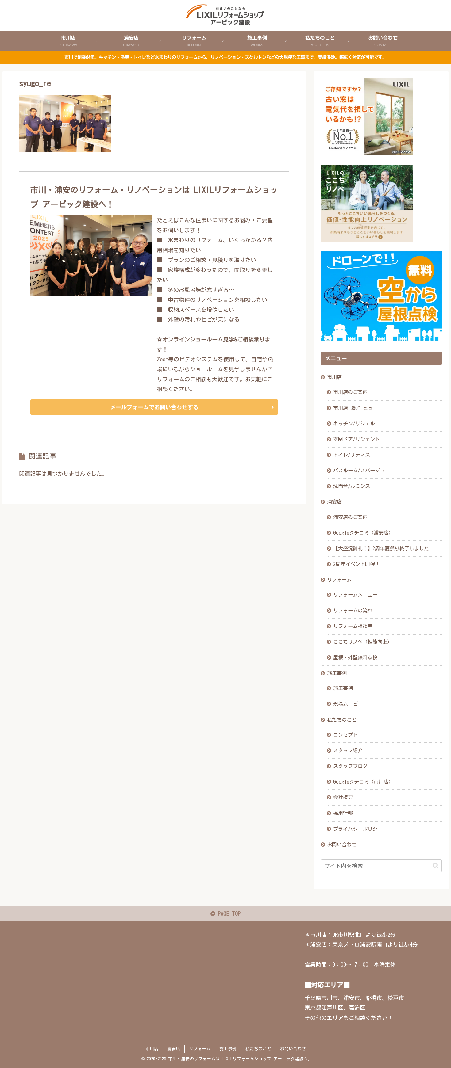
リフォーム (339, 579)
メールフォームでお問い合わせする (154, 407)
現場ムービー (348, 703)
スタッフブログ (350, 766)
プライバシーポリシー (357, 828)
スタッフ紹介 (348, 750)
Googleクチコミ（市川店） (363, 781)
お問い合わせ (342, 844)
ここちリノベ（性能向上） (362, 641)
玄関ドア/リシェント (356, 439)
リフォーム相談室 (352, 626)
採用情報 (343, 813)
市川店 (334, 377)
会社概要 (343, 797)
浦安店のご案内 (350, 517)
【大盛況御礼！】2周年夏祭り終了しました (381, 548)
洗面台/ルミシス (351, 486)
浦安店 (334, 501)
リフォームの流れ (352, 610)
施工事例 (337, 673)
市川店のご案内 (350, 392)
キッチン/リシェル (354, 423)
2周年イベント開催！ (356, 564)
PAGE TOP (228, 913)
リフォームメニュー (355, 594)
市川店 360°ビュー (355, 408)
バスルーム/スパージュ (359, 470)
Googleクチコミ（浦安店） (363, 532)
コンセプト (345, 734)
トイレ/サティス (351, 454)
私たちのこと (342, 719)
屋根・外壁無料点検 (355, 657)
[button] (435, 865)
